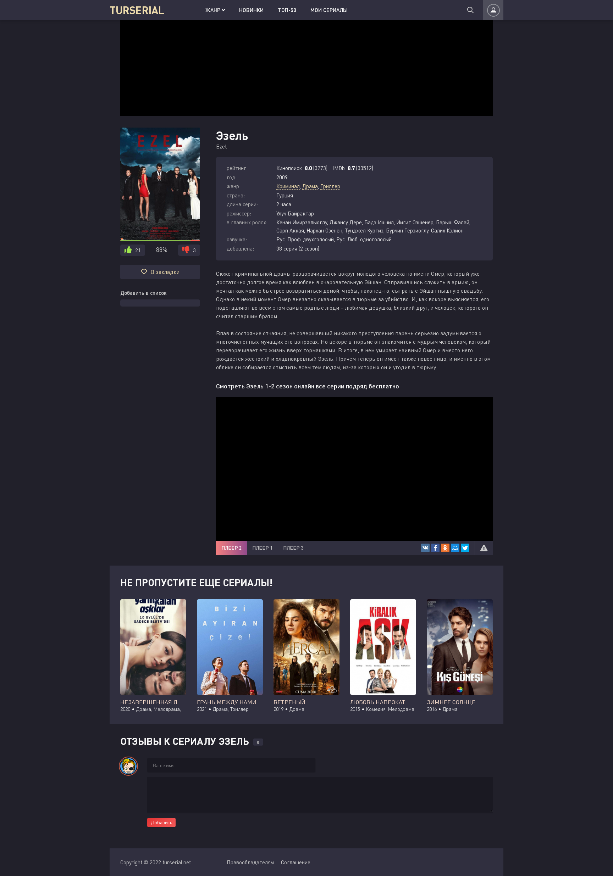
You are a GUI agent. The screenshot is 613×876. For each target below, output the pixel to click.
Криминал (288, 186)
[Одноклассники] (445, 548)
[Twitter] (465, 548)
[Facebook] (435, 548)
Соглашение (295, 862)
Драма (310, 186)
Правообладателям (250, 862)
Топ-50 (287, 10)
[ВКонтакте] (425, 548)
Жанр (213, 10)
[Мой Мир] (455, 548)
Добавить (161, 822)
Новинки (251, 10)
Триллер (330, 186)
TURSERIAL (137, 10)
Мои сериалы (329, 10)
